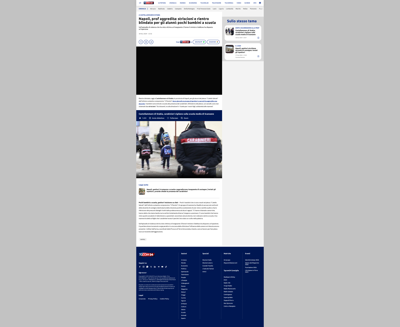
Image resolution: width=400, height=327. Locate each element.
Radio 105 (227, 283)
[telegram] (159, 267)
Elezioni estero (207, 263)
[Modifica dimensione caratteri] (151, 42)
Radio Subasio (228, 291)
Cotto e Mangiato (229, 306)
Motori (183, 292)
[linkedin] (155, 267)
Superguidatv (228, 297)
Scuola (183, 312)
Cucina (183, 298)
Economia (184, 266)
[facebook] (140, 267)
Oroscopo (227, 260)
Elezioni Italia (206, 260)
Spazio (183, 318)
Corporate (142, 299)
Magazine (184, 289)
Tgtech (183, 301)
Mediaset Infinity (229, 277)
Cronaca (184, 260)
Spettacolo (184, 271)
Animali (183, 315)
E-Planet (184, 304)
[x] (151, 267)
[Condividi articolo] (141, 42)
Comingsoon (228, 294)
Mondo (183, 263)
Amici (204, 271)
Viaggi (183, 295)
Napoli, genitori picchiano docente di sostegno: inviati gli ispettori (246, 50)
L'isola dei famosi (208, 269)
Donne (183, 286)
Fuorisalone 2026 (251, 267)
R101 (225, 280)
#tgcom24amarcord (230, 263)
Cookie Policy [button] (164, 299)
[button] (156, 118)
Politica (183, 269)
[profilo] (260, 3)
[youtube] (162, 267)
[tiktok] (166, 267)
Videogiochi (185, 283)
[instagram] (143, 267)
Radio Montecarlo (230, 289)
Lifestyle (184, 280)
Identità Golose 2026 (252, 260)
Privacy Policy (152, 299)
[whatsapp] (147, 267)
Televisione (185, 274)
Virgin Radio (228, 286)
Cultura (183, 306)
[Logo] (149, 3)
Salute (183, 309)
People (183, 277)
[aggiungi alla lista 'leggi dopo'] (146, 42)
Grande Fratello (207, 266)
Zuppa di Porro (229, 300)
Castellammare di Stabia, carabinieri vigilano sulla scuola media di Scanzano (245, 32)
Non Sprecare (228, 303)
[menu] (140, 3)
